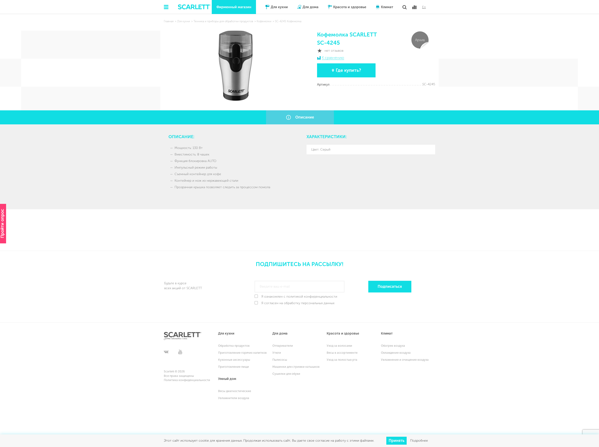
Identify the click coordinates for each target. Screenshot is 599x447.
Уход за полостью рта (342, 359)
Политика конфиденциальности (187, 380)
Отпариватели (282, 345)
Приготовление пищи (233, 366)
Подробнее (419, 441)
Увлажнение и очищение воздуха (405, 359)
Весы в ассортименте (342, 352)
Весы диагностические (234, 391)
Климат (387, 7)
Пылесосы (279, 359)
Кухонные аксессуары (234, 359)
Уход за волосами (339, 345)
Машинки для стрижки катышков (296, 366)
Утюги (276, 352)
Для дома (310, 7)
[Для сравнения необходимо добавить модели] (414, 7)
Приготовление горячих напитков (242, 352)
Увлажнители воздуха (233, 398)
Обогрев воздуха (393, 345)
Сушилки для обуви (286, 373)
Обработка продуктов (234, 345)
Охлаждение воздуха (396, 352)
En (424, 7)
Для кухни (279, 7)
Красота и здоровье (349, 7)
